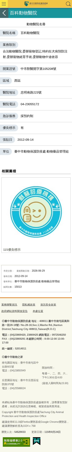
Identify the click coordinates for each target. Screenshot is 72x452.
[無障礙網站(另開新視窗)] (16, 442)
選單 (4, 4)
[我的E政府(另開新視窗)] (36, 441)
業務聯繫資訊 (9, 304)
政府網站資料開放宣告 (14, 311)
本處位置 (38, 311)
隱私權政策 (28, 304)
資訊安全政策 (48, 304)
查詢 (68, 4)
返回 (4, 13)
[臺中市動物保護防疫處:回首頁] (36, 4)
